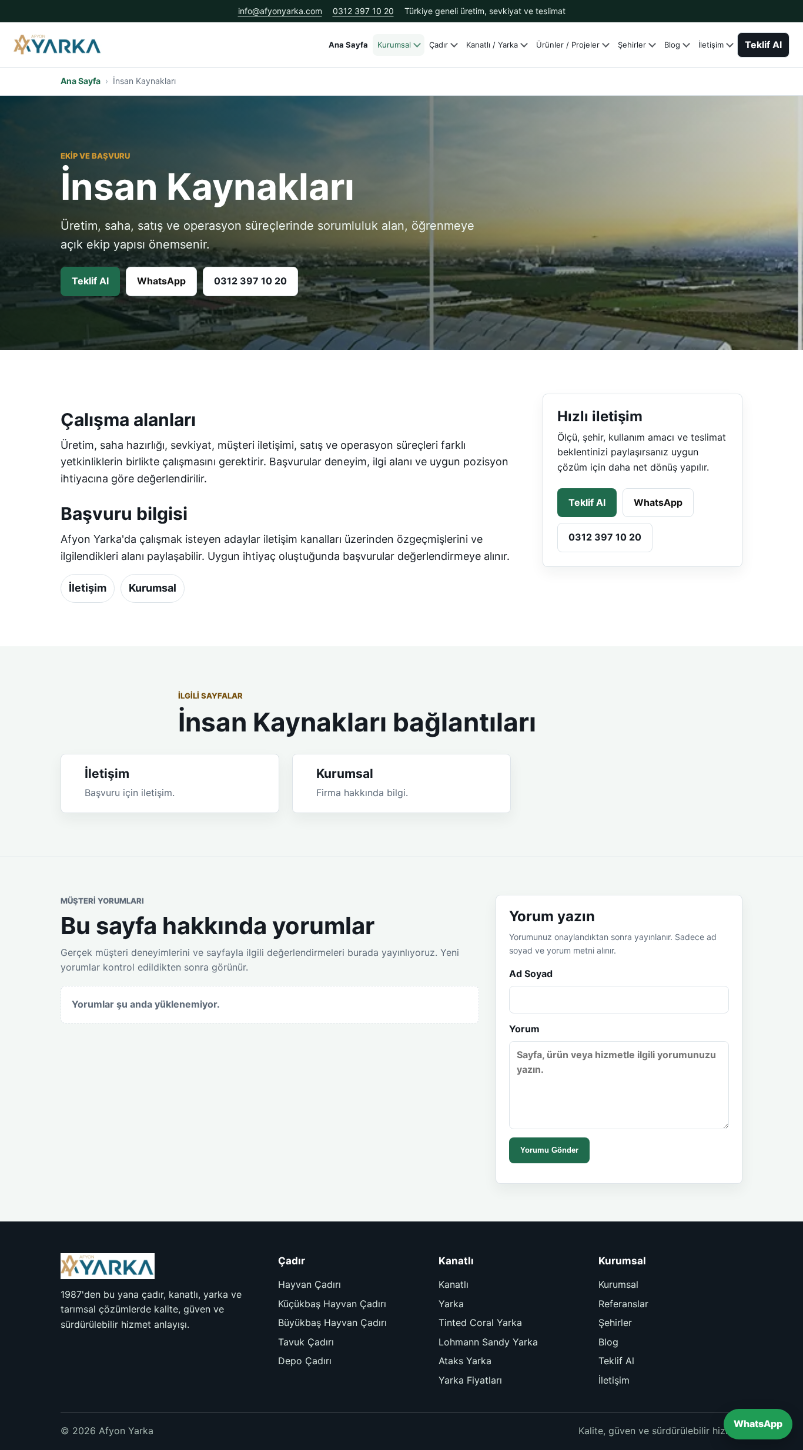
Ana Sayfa (348, 44)
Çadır (438, 44)
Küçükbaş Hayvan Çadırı (332, 1304)
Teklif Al (763, 45)
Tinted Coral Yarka (480, 1322)
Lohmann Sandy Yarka (488, 1342)
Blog (672, 44)
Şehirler (632, 44)
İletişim (711, 44)
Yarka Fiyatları (470, 1380)
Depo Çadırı (305, 1361)
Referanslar (623, 1304)
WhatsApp (161, 281)
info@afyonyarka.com (280, 11)
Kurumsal (394, 44)
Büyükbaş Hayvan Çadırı (332, 1322)
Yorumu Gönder (549, 1150)
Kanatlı (454, 1284)
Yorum (524, 1029)
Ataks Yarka (465, 1361)
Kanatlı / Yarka (492, 44)
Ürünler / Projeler (568, 44)
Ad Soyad (531, 973)
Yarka (451, 1304)
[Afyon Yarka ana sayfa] (58, 45)
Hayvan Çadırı (309, 1284)
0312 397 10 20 (363, 11)
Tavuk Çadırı (306, 1342)
